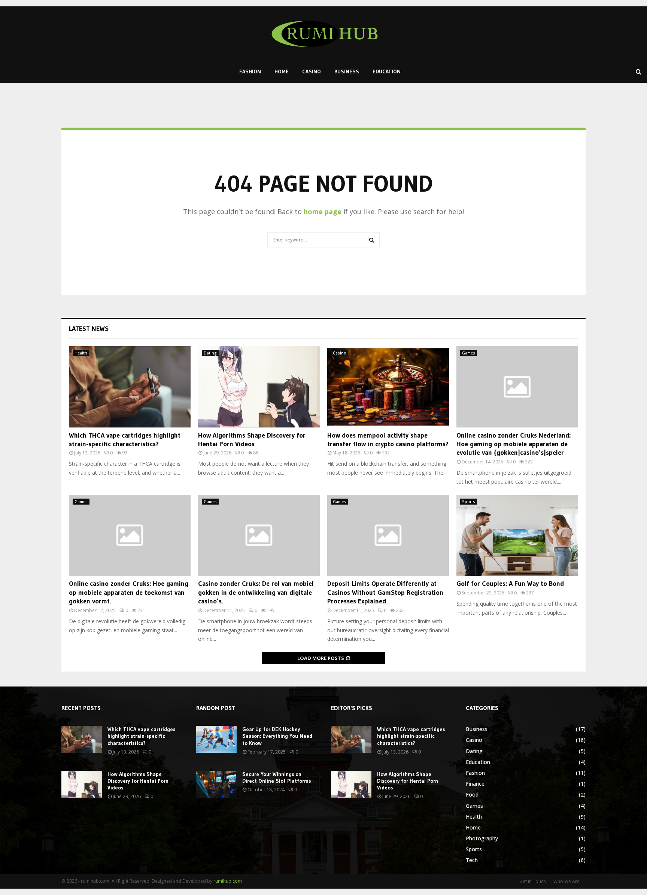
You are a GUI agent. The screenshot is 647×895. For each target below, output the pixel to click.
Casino (311, 71)
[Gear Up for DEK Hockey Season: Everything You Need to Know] (216, 739)
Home (281, 71)
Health (81, 353)
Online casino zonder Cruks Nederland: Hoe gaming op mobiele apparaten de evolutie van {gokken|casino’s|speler (513, 444)
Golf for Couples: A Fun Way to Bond (510, 583)
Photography (482, 838)
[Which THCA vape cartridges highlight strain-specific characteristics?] (130, 386)
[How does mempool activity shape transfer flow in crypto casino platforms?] (388, 386)
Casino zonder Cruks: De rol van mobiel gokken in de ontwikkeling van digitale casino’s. (256, 592)
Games (468, 353)
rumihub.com (227, 881)
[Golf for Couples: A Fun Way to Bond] (517, 535)
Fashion (250, 71)
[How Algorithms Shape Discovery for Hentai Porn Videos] (259, 386)
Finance (475, 783)
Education (387, 71)
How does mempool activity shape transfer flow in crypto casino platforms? (388, 439)
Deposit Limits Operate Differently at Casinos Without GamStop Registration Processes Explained (385, 592)
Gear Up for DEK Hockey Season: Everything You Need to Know (277, 736)
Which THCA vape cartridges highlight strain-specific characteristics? (124, 439)
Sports (468, 501)
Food (472, 794)
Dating (210, 353)
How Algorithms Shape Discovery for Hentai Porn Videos (252, 439)
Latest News (89, 329)
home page (322, 211)
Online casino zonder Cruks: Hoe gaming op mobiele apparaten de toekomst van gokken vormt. (128, 592)
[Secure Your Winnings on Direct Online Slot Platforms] (216, 784)
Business (346, 71)
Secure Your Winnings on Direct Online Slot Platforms (276, 777)
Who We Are (566, 881)
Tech (472, 860)
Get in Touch (532, 881)
